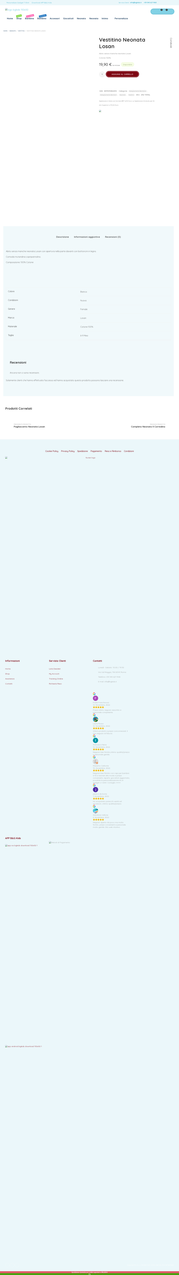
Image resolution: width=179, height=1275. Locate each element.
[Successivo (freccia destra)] (174, 637)
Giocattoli (68, 18)
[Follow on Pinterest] (171, 2)
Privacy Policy (68, 451)
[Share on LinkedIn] (171, 60)
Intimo (105, 18)
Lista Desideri (55, 669)
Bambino (41, 17)
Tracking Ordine (56, 679)
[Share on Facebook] (171, 50)
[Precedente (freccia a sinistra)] (4, 637)
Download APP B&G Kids (42, 3)
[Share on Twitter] (171, 54)
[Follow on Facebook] (160, 2)
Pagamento (96, 451)
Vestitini (21, 31)
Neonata (93, 18)
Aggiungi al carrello (122, 74)
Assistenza (9, 679)
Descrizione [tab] (62, 236)
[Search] (170, 11)
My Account (54, 674)
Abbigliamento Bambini (108, 95)
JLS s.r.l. (138, 1265)
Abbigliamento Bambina (137, 91)
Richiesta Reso (55, 684)
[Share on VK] (171, 63)
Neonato (81, 18)
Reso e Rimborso (113, 451)
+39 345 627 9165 (150, 3)
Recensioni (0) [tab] (113, 236)
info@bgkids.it (136, 3)
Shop (19, 17)
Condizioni (129, 451)
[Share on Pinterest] (171, 57)
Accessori (55, 18)
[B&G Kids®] (16, 9)
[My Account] (154, 11)
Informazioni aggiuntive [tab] (87, 236)
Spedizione (82, 451)
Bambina (29, 17)
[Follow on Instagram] (166, 2)
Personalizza (121, 18)
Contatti (8, 684)
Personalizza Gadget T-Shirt (18, 3)
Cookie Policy (51, 451)
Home (10, 18)
